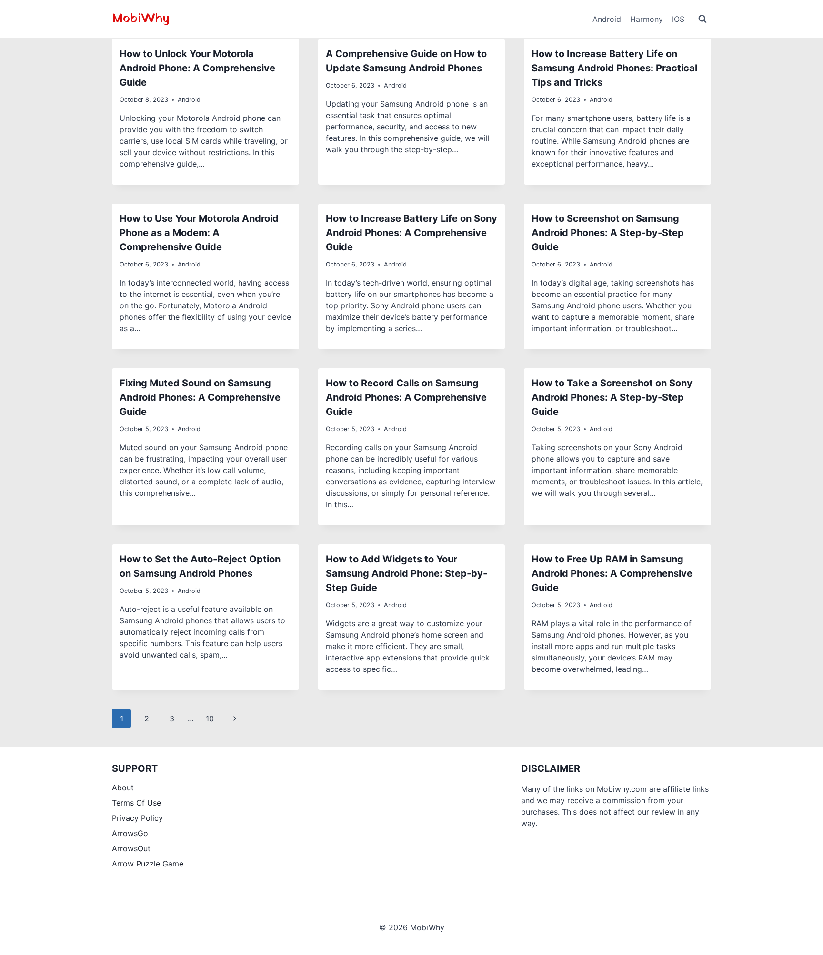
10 (210, 718)
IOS (678, 19)
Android (606, 19)
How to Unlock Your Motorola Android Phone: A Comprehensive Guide (197, 68)
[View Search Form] (702, 19)
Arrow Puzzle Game (147, 863)
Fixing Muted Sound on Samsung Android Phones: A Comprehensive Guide (200, 397)
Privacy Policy (137, 818)
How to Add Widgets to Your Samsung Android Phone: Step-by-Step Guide (406, 573)
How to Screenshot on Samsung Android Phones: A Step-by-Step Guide (608, 233)
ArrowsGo (130, 833)
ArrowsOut (131, 848)
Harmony (646, 19)
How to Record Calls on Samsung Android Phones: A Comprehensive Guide (406, 397)
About (123, 787)
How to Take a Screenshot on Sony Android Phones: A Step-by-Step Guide (612, 397)
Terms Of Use (136, 802)
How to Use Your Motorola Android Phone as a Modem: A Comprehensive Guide (199, 233)
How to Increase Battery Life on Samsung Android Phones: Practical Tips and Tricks (614, 68)
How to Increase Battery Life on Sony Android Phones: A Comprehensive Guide (411, 233)
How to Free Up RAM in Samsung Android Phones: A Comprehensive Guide (612, 573)
